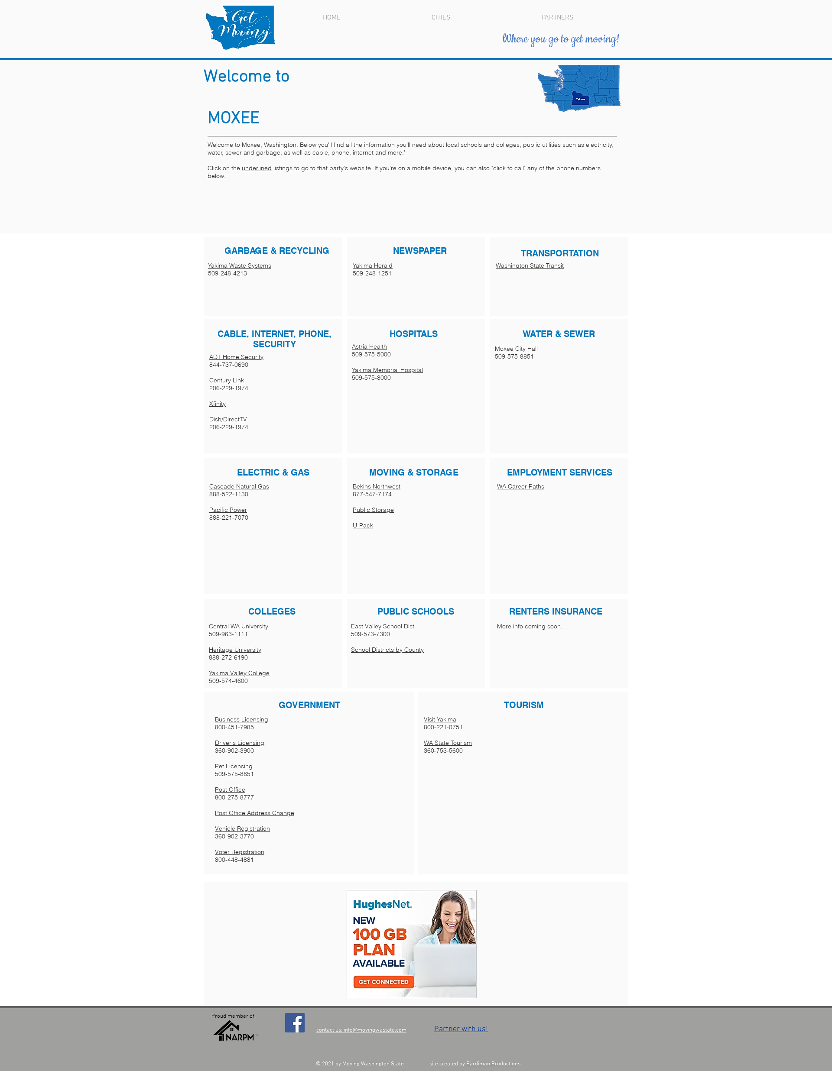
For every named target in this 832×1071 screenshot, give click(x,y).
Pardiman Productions (493, 1064)
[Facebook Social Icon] (295, 1022)
